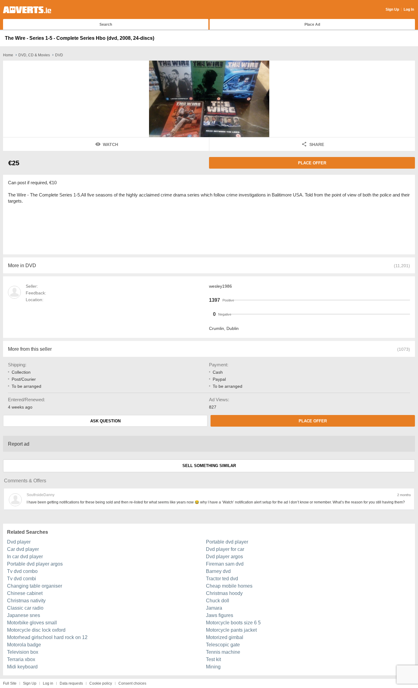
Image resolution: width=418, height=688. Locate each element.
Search (105, 24)
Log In (409, 9)
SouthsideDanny (40, 495)
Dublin (232, 328)
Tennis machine (223, 652)
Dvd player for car (225, 549)
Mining (213, 666)
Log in (48, 683)
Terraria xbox (21, 659)
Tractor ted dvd (222, 578)
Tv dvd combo (22, 571)
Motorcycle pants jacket (231, 630)
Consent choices (132, 683)
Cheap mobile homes (229, 586)
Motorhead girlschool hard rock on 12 (47, 637)
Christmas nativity (26, 600)
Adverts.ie (27, 9)
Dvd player (19, 541)
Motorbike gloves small (32, 622)
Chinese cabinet (25, 593)
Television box (22, 652)
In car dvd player (25, 556)
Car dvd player (23, 549)
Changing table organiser (34, 586)
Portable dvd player (227, 541)
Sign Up (392, 9)
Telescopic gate (223, 644)
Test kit (213, 659)
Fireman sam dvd (225, 563)
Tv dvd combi (21, 578)
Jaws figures (219, 615)
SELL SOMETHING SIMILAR (209, 465)
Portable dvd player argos (35, 563)
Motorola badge (24, 644)
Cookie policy (100, 683)
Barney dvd (218, 571)
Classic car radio (25, 608)
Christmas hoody (224, 593)
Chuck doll (217, 600)
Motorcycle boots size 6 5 (233, 622)
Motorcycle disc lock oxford (36, 630)
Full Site (10, 683)
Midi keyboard (22, 666)
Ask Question (105, 421)
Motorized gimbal (224, 637)
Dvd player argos (224, 556)
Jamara (214, 608)
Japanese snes (23, 615)
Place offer (312, 163)
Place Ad (312, 24)
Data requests (71, 683)
